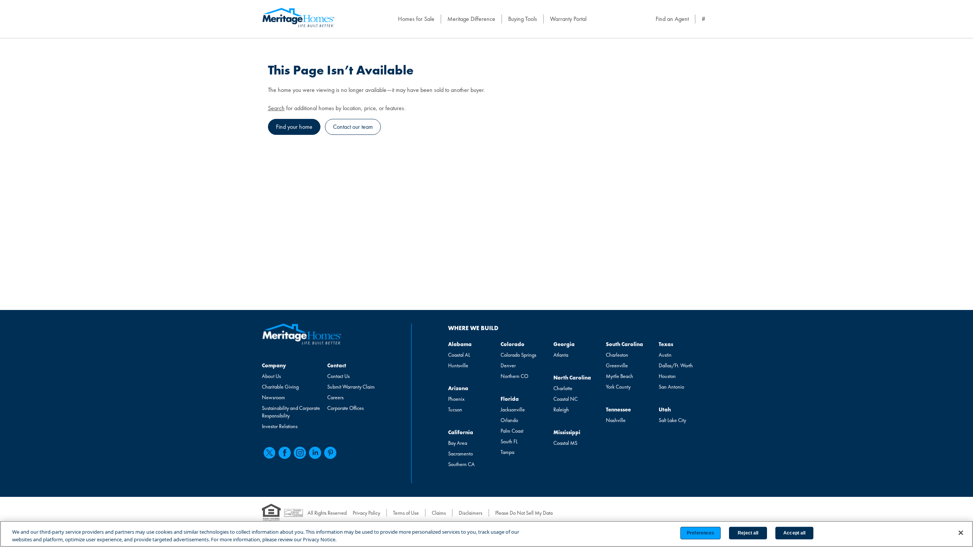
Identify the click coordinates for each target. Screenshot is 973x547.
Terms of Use (406, 512)
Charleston (617, 354)
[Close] (960, 533)
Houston (667, 376)
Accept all (794, 533)
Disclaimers (470, 512)
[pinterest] (330, 453)
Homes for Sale (416, 19)
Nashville (616, 420)
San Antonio (671, 386)
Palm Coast (512, 430)
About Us (271, 376)
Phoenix (456, 398)
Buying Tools (522, 19)
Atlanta (560, 354)
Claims (439, 512)
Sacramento (460, 453)
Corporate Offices (345, 408)
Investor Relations (280, 426)
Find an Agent (672, 19)
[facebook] (285, 453)
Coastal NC (565, 398)
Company (274, 365)
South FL (509, 441)
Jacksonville (513, 409)
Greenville (617, 365)
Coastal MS (565, 442)
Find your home (294, 127)
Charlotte (562, 388)
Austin (665, 354)
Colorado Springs (518, 354)
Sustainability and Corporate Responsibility (291, 412)
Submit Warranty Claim (351, 386)
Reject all (748, 533)
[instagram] (300, 453)
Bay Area (457, 442)
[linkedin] (315, 453)
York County (618, 386)
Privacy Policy (366, 512)
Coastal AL (459, 354)
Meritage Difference (471, 19)
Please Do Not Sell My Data (524, 512)
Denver (508, 365)
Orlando (509, 420)
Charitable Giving (280, 386)
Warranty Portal (568, 19)
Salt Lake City (672, 420)
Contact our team (353, 127)
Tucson (455, 409)
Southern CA (461, 464)
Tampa (507, 452)
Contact (336, 365)
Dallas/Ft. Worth (676, 365)
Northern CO (514, 376)
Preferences (700, 533)
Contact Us (338, 376)
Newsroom (273, 397)
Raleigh (561, 409)
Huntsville (458, 365)
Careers (335, 397)
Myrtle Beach (619, 376)
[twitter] (269, 453)
